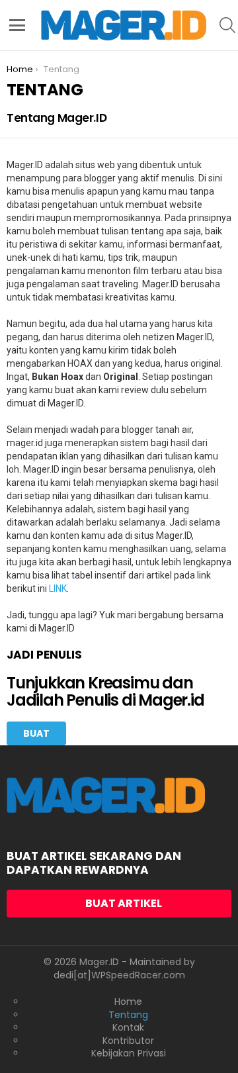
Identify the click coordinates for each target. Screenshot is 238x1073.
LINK (58, 588)
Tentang (128, 1015)
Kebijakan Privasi (128, 1054)
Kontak (128, 1028)
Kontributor (128, 1041)
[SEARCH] (227, 25)
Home (128, 1002)
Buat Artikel (123, 903)
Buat (36, 733)
